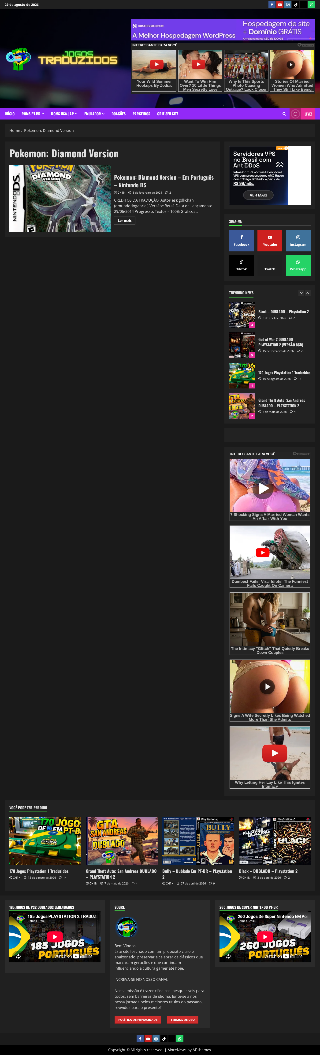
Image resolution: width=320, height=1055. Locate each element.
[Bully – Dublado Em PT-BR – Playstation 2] (198, 840)
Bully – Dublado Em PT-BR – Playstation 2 (242, 406)
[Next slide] (308, 293)
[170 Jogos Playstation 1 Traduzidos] (45, 840)
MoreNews (176, 1049)
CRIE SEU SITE (167, 113)
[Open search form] (284, 113)
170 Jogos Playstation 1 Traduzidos (242, 345)
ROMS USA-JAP (62, 113)
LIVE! (308, 114)
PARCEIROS (141, 113)
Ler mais (126, 221)
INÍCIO (10, 113)
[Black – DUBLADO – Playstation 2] (275, 840)
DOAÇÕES (119, 113)
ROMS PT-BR (31, 113)
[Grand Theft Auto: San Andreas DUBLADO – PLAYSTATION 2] (122, 840)
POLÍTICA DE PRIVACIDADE (137, 1020)
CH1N (121, 193)
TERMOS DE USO (183, 1020)
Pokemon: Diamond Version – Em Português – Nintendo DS (60, 198)
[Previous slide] (301, 293)
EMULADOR (92, 113)
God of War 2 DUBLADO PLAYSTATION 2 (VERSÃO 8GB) (242, 315)
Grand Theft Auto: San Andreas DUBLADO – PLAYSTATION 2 (242, 375)
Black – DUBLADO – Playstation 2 (268, 871)
